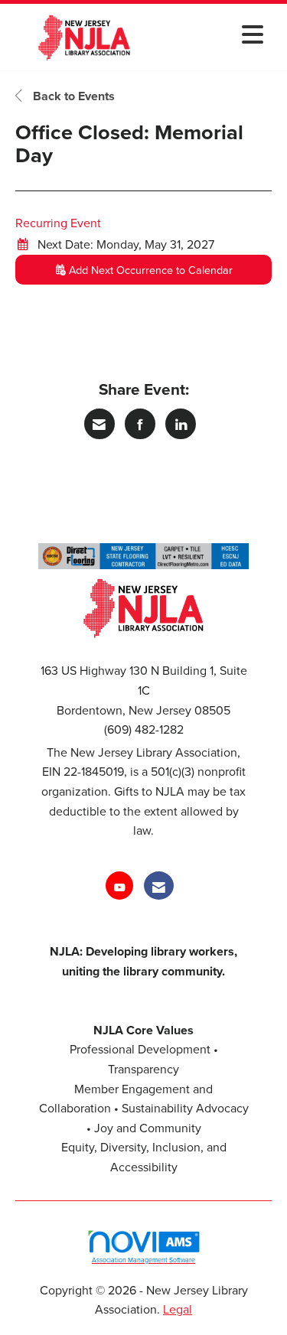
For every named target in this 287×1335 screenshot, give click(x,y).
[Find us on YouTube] (119, 885)
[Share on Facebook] (140, 424)
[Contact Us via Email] (159, 885)
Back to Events (72, 96)
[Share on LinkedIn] (180, 424)
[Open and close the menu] (214, 34)
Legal (177, 1309)
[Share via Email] (99, 424)
